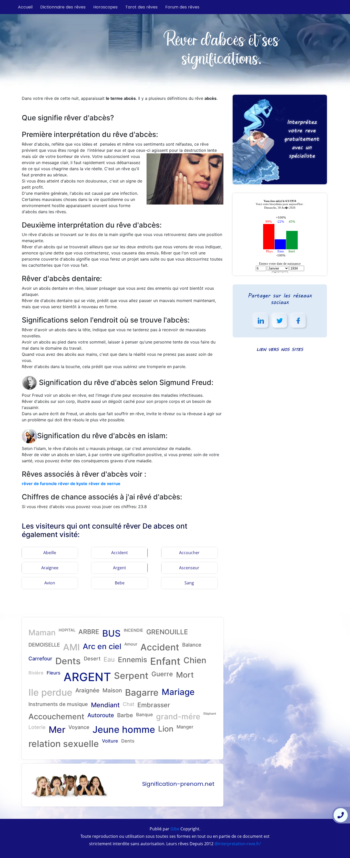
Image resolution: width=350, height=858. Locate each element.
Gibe (174, 829)
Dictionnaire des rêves (63, 7)
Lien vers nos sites (279, 349)
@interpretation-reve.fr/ (237, 843)
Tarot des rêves (141, 7)
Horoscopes (105, 7)
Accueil (25, 7)
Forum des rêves (182, 7)
